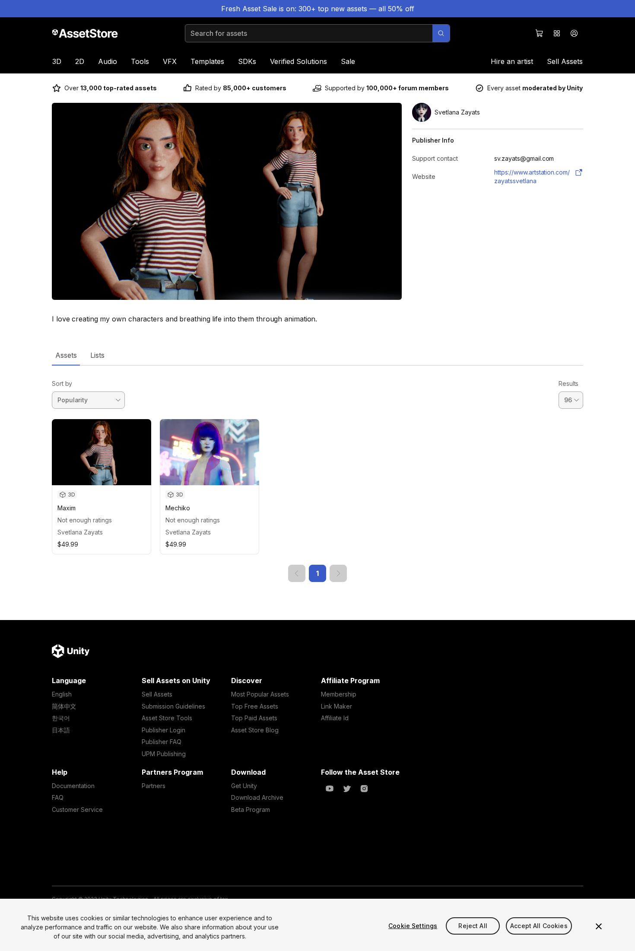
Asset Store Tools (167, 718)
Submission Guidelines (173, 706)
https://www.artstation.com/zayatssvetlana (532, 176)
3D (56, 61)
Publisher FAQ (161, 741)
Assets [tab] (65, 355)
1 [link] (317, 573)
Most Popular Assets (260, 694)
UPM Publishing (164, 753)
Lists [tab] (97, 355)
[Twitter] (347, 788)
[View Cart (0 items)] (539, 33)
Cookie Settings (412, 925)
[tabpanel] (317, 474)
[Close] (599, 926)
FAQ (58, 797)
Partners (153, 785)
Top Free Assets (254, 706)
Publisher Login (163, 730)
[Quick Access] (556, 33)
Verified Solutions (298, 61)
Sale (348, 61)
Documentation (73, 785)
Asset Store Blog (255, 730)
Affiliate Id (335, 718)
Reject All (472, 925)
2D (79, 61)
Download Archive (257, 797)
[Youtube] (329, 788)
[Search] (441, 33)
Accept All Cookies (539, 925)
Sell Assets (565, 61)
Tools (140, 61)
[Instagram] (364, 788)
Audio (107, 61)
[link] (296, 573)
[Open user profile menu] (574, 33)
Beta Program (250, 809)
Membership (338, 694)
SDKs (247, 61)
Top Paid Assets (254, 718)
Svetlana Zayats (80, 532)
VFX (170, 61)
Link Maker (336, 706)
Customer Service (77, 809)
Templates (207, 61)
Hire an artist (512, 61)
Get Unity (244, 785)
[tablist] (317, 355)
